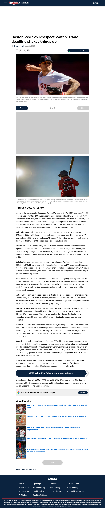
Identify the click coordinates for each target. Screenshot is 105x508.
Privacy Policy (72, 487)
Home (18, 469)
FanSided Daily (39, 487)
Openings (37, 484)
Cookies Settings (40, 495)
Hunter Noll (19, 46)
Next (83, 108)
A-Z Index (23, 495)
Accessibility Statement (76, 491)
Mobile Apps (24, 487)
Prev (22, 108)
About (21, 484)
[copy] (28, 50)
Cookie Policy (38, 491)
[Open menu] (5, 3)
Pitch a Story (55, 487)
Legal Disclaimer (57, 491)
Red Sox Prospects (29, 469)
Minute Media (13, 500)
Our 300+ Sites (73, 484)
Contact (53, 484)
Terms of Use (24, 491)
